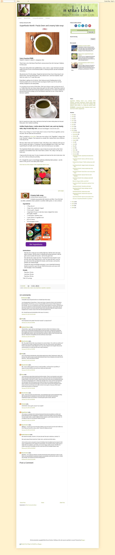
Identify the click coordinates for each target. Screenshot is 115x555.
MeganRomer (24, 412)
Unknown (23, 404)
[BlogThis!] (33, 286)
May (74, 146)
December (75, 132)
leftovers (72, 105)
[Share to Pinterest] (38, 286)
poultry (90, 105)
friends (84, 103)
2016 (73, 122)
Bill (22, 318)
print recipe (61, 190)
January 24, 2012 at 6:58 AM (28, 399)
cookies (87, 102)
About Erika (27, 18)
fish (81, 103)
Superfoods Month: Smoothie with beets (82, 186)
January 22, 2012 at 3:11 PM (28, 336)
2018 (73, 118)
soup (35, 287)
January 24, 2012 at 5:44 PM (28, 407)
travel (73, 108)
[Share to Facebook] (37, 286)
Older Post (62, 502)
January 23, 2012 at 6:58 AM (28, 370)
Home (19, 18)
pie (87, 105)
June (74, 144)
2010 (73, 203)
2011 (73, 201)
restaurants (78, 107)
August (74, 140)
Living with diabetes (38, 18)
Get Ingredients (36, 244)
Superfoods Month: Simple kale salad (81, 191)
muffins (79, 105)
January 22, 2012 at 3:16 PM (28, 349)
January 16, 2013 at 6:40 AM (28, 430)
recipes (31, 287)
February (75, 152)
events (78, 103)
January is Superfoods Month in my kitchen (82, 198)
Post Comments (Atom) (31, 505)
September (75, 138)
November (75, 134)
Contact (48, 18)
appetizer (72, 100)
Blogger (83, 540)
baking (78, 100)
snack (91, 107)
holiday (91, 103)
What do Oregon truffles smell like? (81, 181)
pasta (85, 105)
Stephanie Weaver (25, 327)
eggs (94, 102)
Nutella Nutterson (25, 434)
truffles (76, 108)
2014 (73, 126)
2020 (73, 114)
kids (94, 103)
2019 (73, 116)
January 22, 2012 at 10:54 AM (28, 314)
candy (86, 100)
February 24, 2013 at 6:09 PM (28, 448)
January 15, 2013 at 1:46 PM (28, 420)
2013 (73, 128)
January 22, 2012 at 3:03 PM (28, 322)
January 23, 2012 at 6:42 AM (28, 360)
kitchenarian (24, 297)
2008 (73, 207)
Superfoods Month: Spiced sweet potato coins (83, 196)
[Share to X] (35, 286)
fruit (87, 103)
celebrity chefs (26, 287)
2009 (73, 205)
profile (94, 105)
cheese (72, 102)
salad (83, 107)
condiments (82, 102)
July (74, 142)
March (74, 150)
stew (71, 108)
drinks (91, 102)
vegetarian (48, 287)
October (75, 136)
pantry (82, 105)
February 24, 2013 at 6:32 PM (28, 459)
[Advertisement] (82, 84)
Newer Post (22, 502)
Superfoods (38, 287)
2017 (73, 120)
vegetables (43, 287)
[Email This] (32, 286)
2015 (73, 124)
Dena (22, 374)
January (75, 154)
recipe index (33, 136)
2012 (73, 130)
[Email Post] (28, 285)
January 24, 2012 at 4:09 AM (28, 388)
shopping (87, 107)
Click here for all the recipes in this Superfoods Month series (34, 164)
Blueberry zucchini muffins (84, 45)
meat (76, 105)
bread (82, 100)
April (74, 148)
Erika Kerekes (24, 341)
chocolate (77, 102)
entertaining (73, 103)
